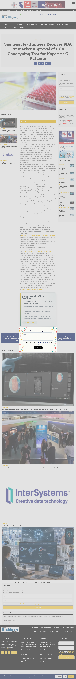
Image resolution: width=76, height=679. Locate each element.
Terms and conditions (42, 342)
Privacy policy (38, 344)
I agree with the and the (39, 343)
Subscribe (38, 347)
